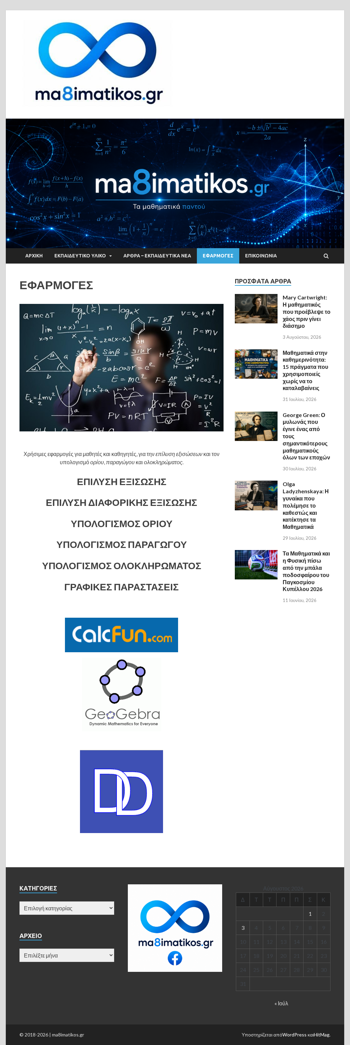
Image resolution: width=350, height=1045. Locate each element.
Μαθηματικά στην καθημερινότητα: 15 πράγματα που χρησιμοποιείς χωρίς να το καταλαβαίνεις (305, 370)
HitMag (321, 1034)
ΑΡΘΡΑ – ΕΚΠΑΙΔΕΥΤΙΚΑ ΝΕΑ (157, 255)
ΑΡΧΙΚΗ (34, 255)
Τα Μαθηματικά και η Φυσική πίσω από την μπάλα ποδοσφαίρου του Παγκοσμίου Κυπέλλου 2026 (306, 571)
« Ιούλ (281, 1003)
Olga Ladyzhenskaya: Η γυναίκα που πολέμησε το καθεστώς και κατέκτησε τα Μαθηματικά (306, 505)
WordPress (294, 1034)
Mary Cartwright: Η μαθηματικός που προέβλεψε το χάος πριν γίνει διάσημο (307, 311)
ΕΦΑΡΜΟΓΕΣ (218, 255)
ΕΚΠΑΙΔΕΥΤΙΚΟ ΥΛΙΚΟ (80, 255)
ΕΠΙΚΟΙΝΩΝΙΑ (261, 255)
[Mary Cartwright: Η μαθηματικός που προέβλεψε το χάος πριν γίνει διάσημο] (256, 298)
